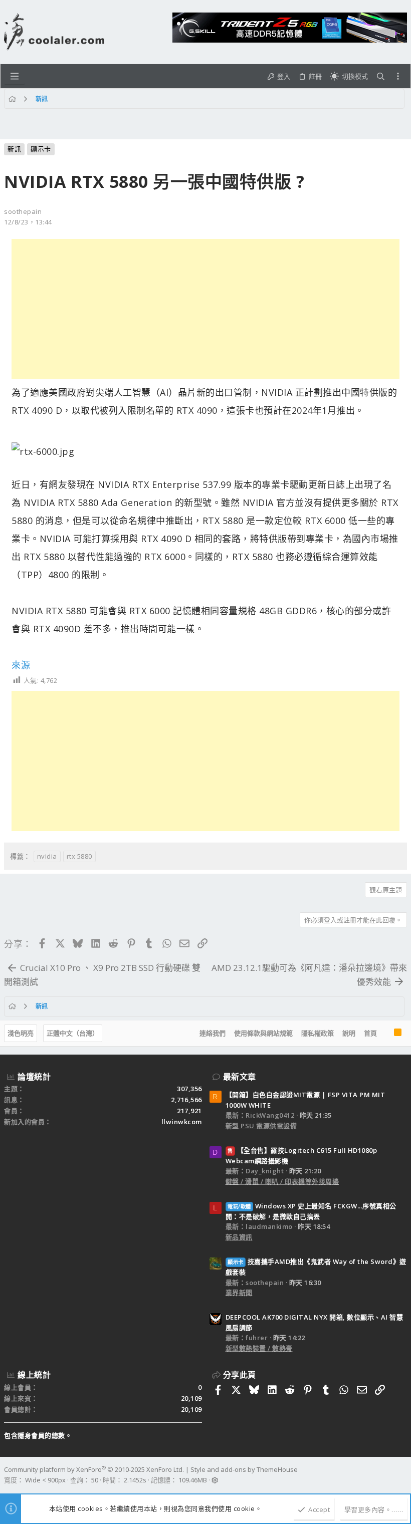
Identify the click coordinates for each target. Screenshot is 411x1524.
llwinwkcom (181, 1121)
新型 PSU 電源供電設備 (261, 1125)
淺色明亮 (21, 1033)
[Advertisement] (205, 309)
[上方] (385, 1034)
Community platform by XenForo (94, 1469)
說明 (348, 1033)
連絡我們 (212, 1033)
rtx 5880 (79, 856)
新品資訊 (239, 1236)
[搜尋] (380, 76)
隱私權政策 (317, 1033)
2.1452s (135, 1479)
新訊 (14, 148)
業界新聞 (239, 1292)
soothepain (23, 211)
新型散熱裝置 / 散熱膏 (259, 1348)
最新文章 (239, 1076)
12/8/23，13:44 (28, 221)
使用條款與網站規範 (263, 1033)
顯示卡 (41, 148)
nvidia (47, 856)
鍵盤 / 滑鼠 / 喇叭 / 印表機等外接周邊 (282, 1181)
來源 (21, 665)
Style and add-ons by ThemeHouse (244, 1469)
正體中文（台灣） (73, 1033)
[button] (15, 76)
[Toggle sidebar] (397, 76)
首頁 (370, 1033)
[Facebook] (402, 1474)
